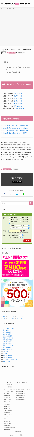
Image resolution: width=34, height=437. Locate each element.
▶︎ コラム (27, 389)
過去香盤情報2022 (20, 399)
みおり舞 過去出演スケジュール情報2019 (15, 128)
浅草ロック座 (18, 93)
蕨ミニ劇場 (6, 330)
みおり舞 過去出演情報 (13, 72)
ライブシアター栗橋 (8, 328)
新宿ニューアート (19, 106)
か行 (9, 316)
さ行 (13, 316)
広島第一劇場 (7, 425)
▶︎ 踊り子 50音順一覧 (22, 382)
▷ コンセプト (10, 384)
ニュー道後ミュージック (10, 359)
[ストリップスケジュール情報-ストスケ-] (17, 3)
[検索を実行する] (31, 203)
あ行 (4, 316)
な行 (22, 316)
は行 (4, 318)
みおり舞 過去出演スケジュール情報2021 (15, 133)
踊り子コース (12, 52)
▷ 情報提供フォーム (11, 387)
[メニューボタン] (1, 3)
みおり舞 (20, 52)
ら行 (18, 318)
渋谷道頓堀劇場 (7, 340)
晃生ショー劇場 (7, 357)
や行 (13, 318)
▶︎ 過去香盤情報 (20, 389)
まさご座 (5, 351)
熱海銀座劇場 (7, 348)
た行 (18, 316)
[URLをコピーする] (30, 194)
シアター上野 (7, 334)
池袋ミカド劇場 (7, 336)
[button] (4, 194)
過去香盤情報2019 (20, 393)
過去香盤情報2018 (20, 391)
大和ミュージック (8, 346)
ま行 (9, 318)
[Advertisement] (17, 27)
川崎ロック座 (18, 101)
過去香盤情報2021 (20, 397)
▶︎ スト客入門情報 (17, 431)
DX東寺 (5, 353)
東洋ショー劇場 (7, 355)
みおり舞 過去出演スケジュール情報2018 (15, 125)
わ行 (22, 318)
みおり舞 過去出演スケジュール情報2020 (15, 130)
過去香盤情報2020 (20, 395)
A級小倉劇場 (6, 361)
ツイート (3, 371)
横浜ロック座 (18, 103)
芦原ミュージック (8, 349)
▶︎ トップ (9, 382)
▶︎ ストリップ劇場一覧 (9, 389)
